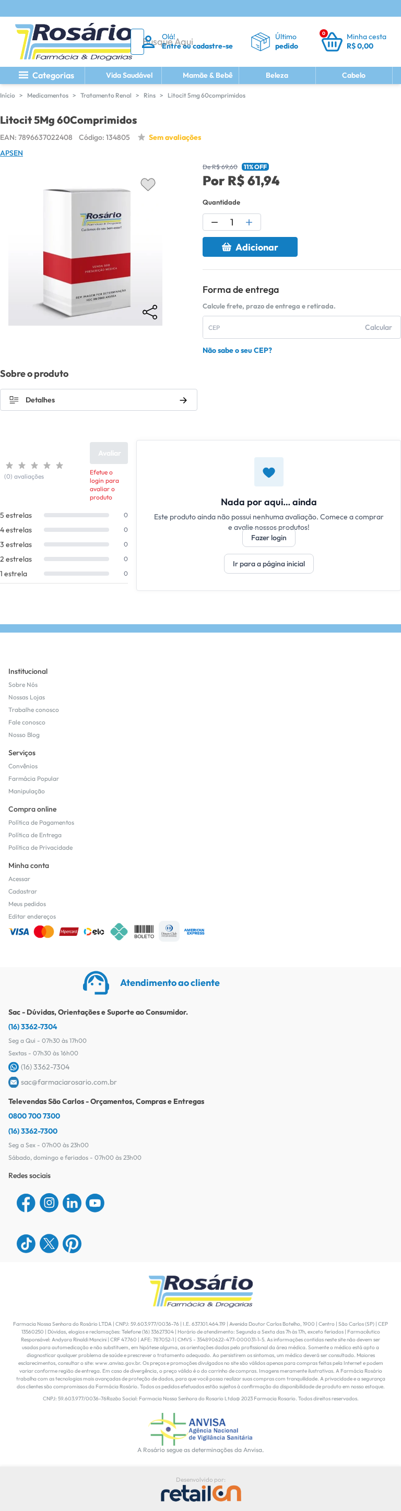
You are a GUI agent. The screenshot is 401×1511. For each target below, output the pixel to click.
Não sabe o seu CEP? (237, 350)
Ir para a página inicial (269, 563)
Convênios (23, 766)
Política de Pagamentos (41, 822)
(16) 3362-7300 (32, 1131)
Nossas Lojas (26, 697)
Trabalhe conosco (33, 709)
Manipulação (26, 791)
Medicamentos (47, 95)
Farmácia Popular (33, 778)
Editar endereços (32, 916)
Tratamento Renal (106, 95)
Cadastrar (22, 891)
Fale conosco (26, 722)
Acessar (19, 879)
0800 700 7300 (34, 1116)
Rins (150, 95)
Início (7, 95)
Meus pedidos (27, 904)
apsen (11, 153)
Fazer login (269, 537)
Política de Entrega (35, 835)
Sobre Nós (23, 684)
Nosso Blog (24, 735)
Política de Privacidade (40, 847)
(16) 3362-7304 (32, 1026)
